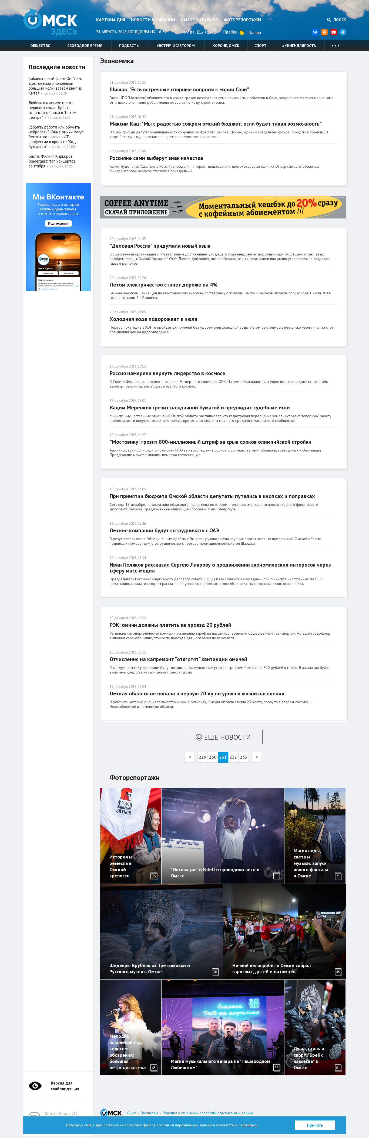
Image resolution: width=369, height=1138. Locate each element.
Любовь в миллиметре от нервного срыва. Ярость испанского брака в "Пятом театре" (52, 110)
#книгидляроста (299, 45)
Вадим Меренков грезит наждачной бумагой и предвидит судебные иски (200, 407)
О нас (131, 1113)
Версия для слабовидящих (65, 1085)
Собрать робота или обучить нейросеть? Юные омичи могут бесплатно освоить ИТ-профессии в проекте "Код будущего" (56, 136)
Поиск (339, 19)
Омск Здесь (50, 22)
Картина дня (110, 19)
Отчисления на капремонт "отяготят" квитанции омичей (178, 659)
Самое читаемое (199, 19)
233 (243, 757)
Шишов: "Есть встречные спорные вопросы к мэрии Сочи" (179, 89)
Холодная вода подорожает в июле (153, 318)
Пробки (230, 32)
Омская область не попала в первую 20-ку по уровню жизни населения (197, 693)
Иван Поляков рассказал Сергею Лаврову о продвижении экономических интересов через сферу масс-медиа (220, 567)
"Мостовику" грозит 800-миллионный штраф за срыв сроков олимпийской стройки (210, 441)
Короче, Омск (226, 45)
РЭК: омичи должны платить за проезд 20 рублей (170, 624)
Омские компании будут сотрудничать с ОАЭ (164, 530)
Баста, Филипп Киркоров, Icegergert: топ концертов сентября (52, 161)
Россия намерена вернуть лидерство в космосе (167, 373)
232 (233, 757)
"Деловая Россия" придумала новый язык (160, 245)
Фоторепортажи (242, 19)
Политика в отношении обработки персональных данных (208, 1113)
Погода (187, 32)
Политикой (250, 1125)
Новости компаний (153, 19)
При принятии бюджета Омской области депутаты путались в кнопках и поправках (212, 496)
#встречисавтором (176, 45)
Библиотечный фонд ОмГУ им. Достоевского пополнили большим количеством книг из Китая (55, 86)
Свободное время (84, 45)
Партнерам (149, 1113)
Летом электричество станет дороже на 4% (163, 284)
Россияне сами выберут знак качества (156, 157)
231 (223, 757)
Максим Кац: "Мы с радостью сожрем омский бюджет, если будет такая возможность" (216, 123)
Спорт (260, 45)
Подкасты (129, 45)
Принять (315, 1125)
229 (202, 757)
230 (212, 757)
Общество (40, 45)
